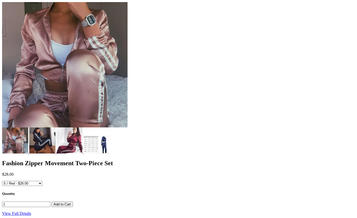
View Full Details (16, 213)
